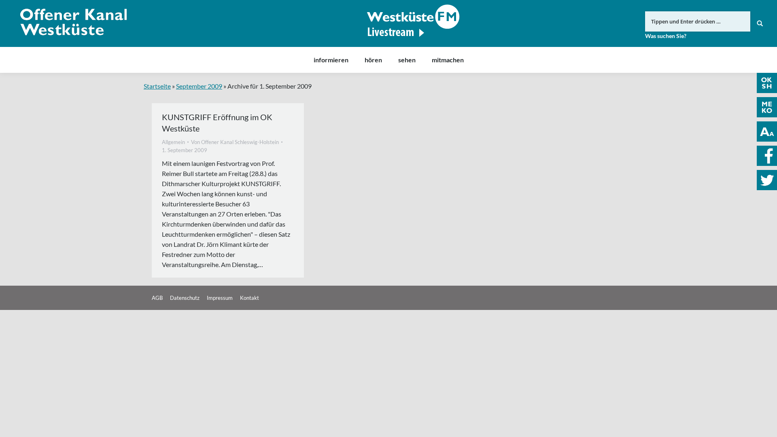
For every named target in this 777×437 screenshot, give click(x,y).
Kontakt (249, 298)
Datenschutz (185, 298)
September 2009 (199, 86)
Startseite (157, 86)
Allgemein (173, 142)
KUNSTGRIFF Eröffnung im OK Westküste (217, 122)
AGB (157, 298)
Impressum (220, 298)
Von (235, 142)
